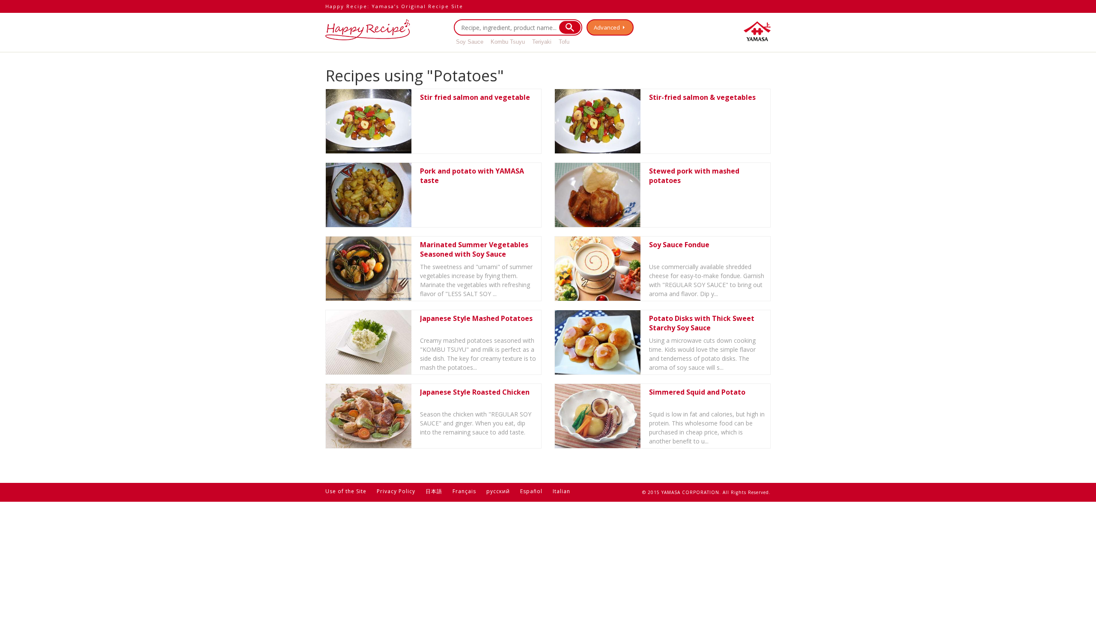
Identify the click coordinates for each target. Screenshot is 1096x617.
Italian (561, 491)
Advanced (607, 27)
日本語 (434, 491)
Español (531, 491)
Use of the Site (345, 491)
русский (498, 491)
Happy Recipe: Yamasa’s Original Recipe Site (394, 6)
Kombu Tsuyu (508, 42)
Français (464, 491)
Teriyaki (541, 42)
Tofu (564, 42)
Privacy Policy (396, 491)
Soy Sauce (469, 42)
